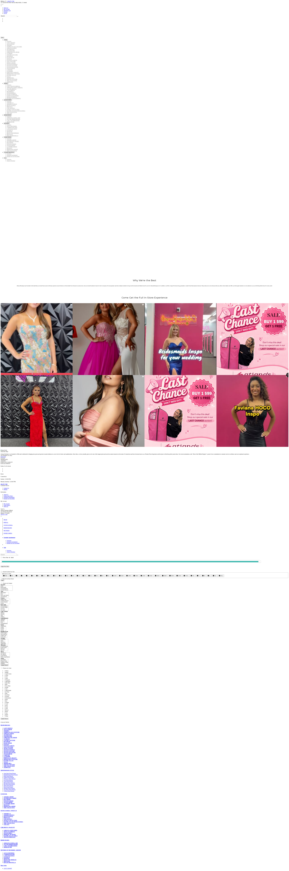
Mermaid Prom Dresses (9, 783)
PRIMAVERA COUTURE (11, 759)
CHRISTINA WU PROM (10, 737)
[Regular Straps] (4, 661)
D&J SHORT (7, 799)
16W (122, 575)
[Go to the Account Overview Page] (1, 5)
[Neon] (2, 615)
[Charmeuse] (3, 626)
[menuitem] (146, 8)
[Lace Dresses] (5, 596)
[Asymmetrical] (4, 634)
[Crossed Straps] (5, 607)
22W (143, 575)
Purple (6, 687)
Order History (7, 505)
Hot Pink (7, 695)
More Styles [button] (4, 865)
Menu (2, 37)
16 (61, 575)
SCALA (6, 762)
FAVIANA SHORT (8, 801)
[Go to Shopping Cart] (1, 4)
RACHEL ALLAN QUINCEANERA (13, 821)
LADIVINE (7, 755)
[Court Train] (4, 636)
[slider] (259, 562)
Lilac (6, 689)
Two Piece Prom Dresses (10, 789)
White (6, 716)
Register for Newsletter (9, 498)
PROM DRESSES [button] (5, 725)
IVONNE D (7, 857)
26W (158, 575)
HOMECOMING (8, 533)
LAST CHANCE (8, 728)
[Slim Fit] (4, 650)
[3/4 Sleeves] (5, 654)
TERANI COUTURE (9, 764)
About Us (6, 494)
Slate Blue (7, 683)
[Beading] (4, 620)
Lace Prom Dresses (8, 780)
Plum (6, 699)
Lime (6, 677)
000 (6, 575)
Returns (5, 489)
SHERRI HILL (8, 763)
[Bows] (4, 622)
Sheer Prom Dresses (8, 785)
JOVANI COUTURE (9, 751)
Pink (6, 693)
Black (6, 711)
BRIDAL (6, 522)
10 (43, 575)
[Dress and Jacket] (5, 595)
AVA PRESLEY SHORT (10, 798)
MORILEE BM (8, 847)
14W (115, 575)
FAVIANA (3, 456)
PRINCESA (7, 817)
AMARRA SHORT (9, 797)
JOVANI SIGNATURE (10, 752)
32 (108, 575)
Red (6, 701)
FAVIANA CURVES (9, 745)
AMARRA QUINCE (9, 815)
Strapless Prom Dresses (9, 788)
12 (49, 575)
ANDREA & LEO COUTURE (11, 732)
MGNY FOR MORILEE (10, 859)
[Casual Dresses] (7, 588)
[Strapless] (4, 663)
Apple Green (8, 673)
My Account (7, 9)
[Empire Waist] (4, 647)
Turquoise (7, 680)
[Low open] (5, 610)
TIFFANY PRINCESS (9, 837)
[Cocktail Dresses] (7, 590)
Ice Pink (7, 692)
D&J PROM (7, 741)
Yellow (7, 670)
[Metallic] (2, 614)
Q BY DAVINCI (8, 819)
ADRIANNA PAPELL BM (11, 843)
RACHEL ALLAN (8, 760)
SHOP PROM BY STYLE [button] (7, 770)
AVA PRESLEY (8, 735)
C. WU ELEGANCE (9, 855)
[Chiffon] (3, 627)
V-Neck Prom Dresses (9, 791)
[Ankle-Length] (4, 633)
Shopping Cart (7, 10)
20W (136, 575)
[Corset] (5, 603)
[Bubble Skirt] (5, 599)
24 (85, 575)
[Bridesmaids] (7, 587)
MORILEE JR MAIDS (10, 834)
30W (172, 575)
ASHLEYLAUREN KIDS (10, 830)
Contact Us (6, 488)
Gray (6, 713)
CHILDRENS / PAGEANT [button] (8, 827)
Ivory (6, 705)
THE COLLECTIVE (9, 766)
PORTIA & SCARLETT (10, 758)
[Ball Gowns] (5, 592)
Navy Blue (7, 686)
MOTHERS (6, 530)
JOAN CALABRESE (9, 831)
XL (215, 575)
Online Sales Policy (8, 496)
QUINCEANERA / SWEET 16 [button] (9, 810)
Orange (7, 702)
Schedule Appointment (9, 497)
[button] (6, 40)
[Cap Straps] (4, 659)
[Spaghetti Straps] (4, 662)
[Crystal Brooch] (4, 623)
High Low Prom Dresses (9, 778)
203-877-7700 (10, 1)
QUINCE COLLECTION (10, 820)
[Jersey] (3, 630)
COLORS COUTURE (9, 740)
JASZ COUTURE (8, 747)
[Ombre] (2, 616)
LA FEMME (7, 756)
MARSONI (6, 858)
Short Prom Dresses (8, 787)
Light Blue (7, 681)
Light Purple (8, 690)
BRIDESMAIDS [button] (5, 840)
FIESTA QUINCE (8, 816)
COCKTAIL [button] (4, 794)
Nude (6, 707)
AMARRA (6, 730)
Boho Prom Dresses (8, 776)
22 (79, 575)
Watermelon (8, 698)
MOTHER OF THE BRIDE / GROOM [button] (11, 850)
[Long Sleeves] (5, 655)
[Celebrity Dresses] (5, 600)
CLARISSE (7, 739)
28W (165, 575)
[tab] (146, 537)
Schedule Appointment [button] (9, 537)
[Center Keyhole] (5, 602)
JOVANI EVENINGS (9, 749)
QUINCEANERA (8, 525)
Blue (6, 684)
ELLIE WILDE (8, 743)
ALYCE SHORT (8, 868)
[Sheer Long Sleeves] (5, 657)
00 (12, 575)
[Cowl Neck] (4, 639)
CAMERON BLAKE (9, 854)
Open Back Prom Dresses (10, 773)
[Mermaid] (4, 649)
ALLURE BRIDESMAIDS (11, 844)
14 (55, 575)
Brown (7, 710)
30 (102, 575)
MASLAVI (6, 805)
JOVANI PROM (8, 754)
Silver (6, 714)
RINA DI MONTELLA (10, 862)
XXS (186, 575)
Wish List (6, 8)
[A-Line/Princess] (4, 646)
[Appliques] (4, 619)
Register (6, 12)
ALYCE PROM (8, 729)
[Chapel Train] (4, 635)
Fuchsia (7, 696)
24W (150, 575)
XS (193, 575)
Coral (6, 704)
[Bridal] (7, 586)
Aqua (6, 678)
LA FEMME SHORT (9, 803)
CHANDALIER (8, 736)
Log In (5, 13)
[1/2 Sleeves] (5, 653)
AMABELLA (7, 813)
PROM (5, 519)
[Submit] (17, 16)
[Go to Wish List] (2, 4)
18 (67, 575)
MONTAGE (7, 861)
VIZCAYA (6, 824)
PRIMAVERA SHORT (10, 806)
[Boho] (5, 594)
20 (73, 575)
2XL (221, 575)
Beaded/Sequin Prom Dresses (11, 774)
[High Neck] (4, 642)
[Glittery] (2, 613)
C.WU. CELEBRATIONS (10, 845)
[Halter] (4, 641)
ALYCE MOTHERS (9, 853)
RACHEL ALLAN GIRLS (10, 835)
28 (96, 575)
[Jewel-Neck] (4, 643)
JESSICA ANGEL (8, 748)
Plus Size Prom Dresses (9, 784)
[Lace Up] (5, 608)
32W (179, 575)
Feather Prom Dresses (9, 777)
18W (129, 575)
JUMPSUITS (7, 767)
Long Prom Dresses (8, 781)
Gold (6, 708)
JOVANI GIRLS (8, 833)
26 (91, 575)
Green (6, 675)
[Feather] (3, 628)
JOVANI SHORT (8, 802)
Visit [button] (5, 547)
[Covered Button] (5, 606)
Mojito (6, 672)
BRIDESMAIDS (8, 528)
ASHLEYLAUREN (9, 733)
